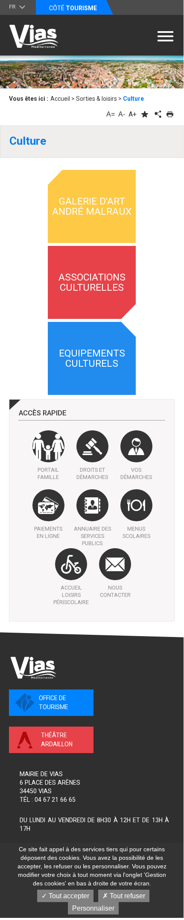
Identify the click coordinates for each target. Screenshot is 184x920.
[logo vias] (33, 668)
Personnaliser (93, 908)
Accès (43, 413)
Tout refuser (126, 896)
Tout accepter (68, 896)
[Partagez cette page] (157, 114)
